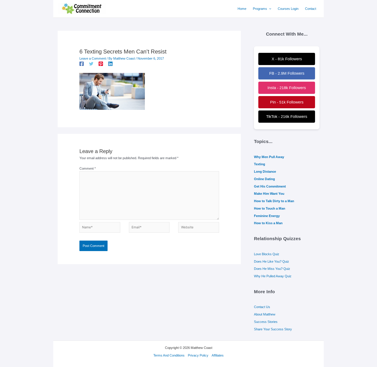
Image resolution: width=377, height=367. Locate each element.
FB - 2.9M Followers (286, 73)
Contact (310, 8)
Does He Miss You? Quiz (272, 269)
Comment (87, 168)
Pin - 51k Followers (286, 102)
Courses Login (288, 8)
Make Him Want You (269, 193)
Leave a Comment (92, 58)
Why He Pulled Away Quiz (272, 276)
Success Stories (266, 322)
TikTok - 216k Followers (286, 116)
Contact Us (262, 307)
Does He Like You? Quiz (271, 261)
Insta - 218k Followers (286, 88)
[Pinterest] (101, 64)
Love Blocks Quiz (266, 254)
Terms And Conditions (169, 355)
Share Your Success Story (273, 329)
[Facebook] (81, 64)
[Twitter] (91, 64)
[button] (269, 8)
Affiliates (218, 355)
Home (242, 8)
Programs (260, 8)
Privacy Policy (198, 355)
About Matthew (264, 314)
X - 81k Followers (287, 59)
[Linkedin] (110, 64)
